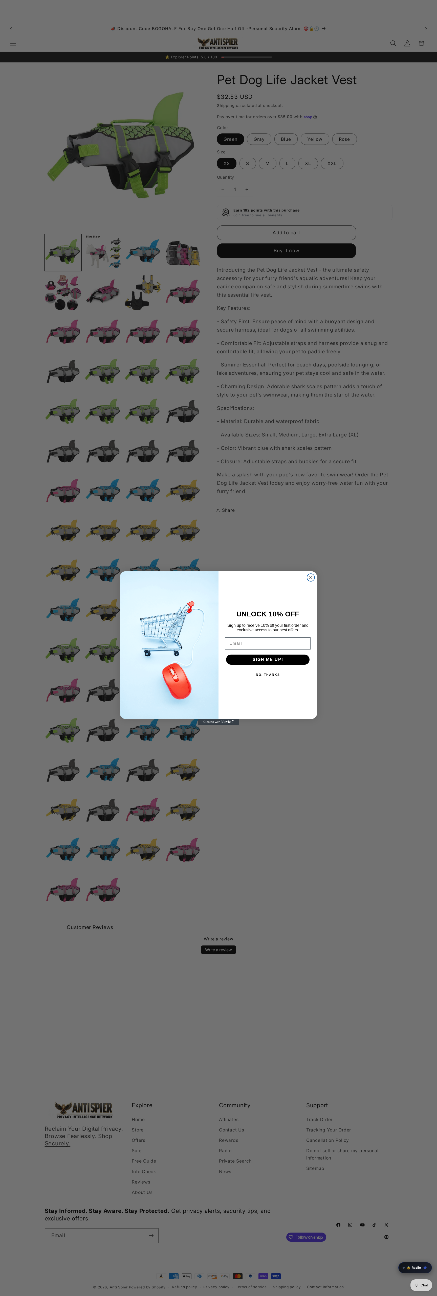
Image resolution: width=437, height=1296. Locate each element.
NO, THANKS (268, 675)
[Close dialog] (311, 577)
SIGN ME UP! (268, 659)
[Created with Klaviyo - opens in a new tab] (218, 722)
